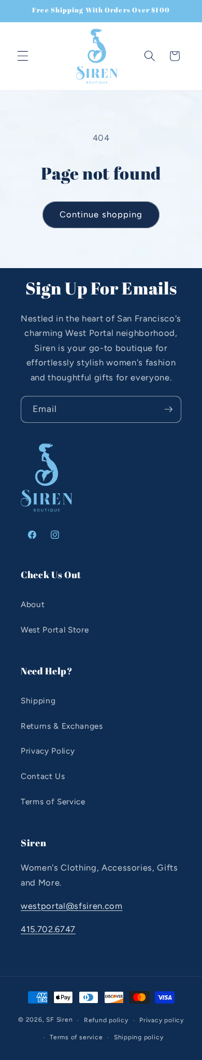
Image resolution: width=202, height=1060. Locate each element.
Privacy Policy (48, 751)
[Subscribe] (168, 409)
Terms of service (76, 1037)
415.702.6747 (48, 929)
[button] (22, 55)
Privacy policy (161, 1020)
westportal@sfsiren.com (72, 906)
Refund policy (106, 1020)
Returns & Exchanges (62, 726)
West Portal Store (55, 630)
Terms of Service (53, 801)
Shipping (38, 700)
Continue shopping (101, 214)
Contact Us (43, 776)
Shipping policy (139, 1037)
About (33, 604)
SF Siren (59, 1020)
